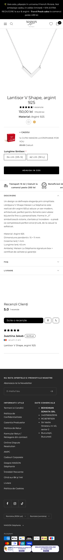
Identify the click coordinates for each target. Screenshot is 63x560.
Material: (25, 116)
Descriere (10, 195)
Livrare (8, 270)
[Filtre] (48, 320)
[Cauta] (11, 23)
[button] (26, 107)
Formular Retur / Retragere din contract (15, 435)
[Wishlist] (51, 23)
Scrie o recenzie (17, 320)
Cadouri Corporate (13, 457)
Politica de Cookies (14, 488)
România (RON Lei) (14, 516)
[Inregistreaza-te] (51, 391)
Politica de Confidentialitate (13, 415)
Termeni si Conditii (14, 408)
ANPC (7, 451)
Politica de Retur (12, 428)
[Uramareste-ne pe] (7, 503)
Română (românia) (38, 516)
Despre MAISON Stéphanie (12, 465)
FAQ (6, 262)
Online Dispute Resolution (12, 444)
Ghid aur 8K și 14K (13, 477)
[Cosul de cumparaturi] (57, 23)
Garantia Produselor (14, 422)
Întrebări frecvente (13, 472)
